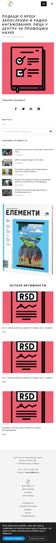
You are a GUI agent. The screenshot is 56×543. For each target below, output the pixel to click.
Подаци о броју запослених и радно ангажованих (21, 429)
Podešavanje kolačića (37, 538)
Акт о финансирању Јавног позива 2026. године (27, 328)
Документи (18, 37)
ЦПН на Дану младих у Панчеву (29, 160)
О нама (28, 492)
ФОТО (28, 513)
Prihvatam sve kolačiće (13, 538)
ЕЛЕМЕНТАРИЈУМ (28, 506)
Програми (28, 495)
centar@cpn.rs (32, 472)
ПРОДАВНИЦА (28, 516)
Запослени (28, 489)
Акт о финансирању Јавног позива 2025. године (27, 378)
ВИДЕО (28, 509)
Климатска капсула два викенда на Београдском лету (31, 191)
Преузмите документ (14, 100)
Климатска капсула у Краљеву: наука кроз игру (34, 150)
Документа (28, 486)
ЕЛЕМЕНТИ (28, 503)
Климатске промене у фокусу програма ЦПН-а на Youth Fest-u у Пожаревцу (32, 180)
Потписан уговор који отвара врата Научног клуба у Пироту (31, 170)
